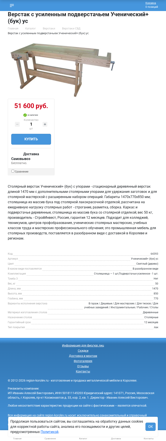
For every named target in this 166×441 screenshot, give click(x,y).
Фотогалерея (83, 361)
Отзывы (83, 366)
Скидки (83, 350)
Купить (31, 139)
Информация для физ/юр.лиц (83, 345)
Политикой (49, 432)
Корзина (150, 3)
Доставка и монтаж (83, 356)
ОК (150, 427)
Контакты (83, 371)
